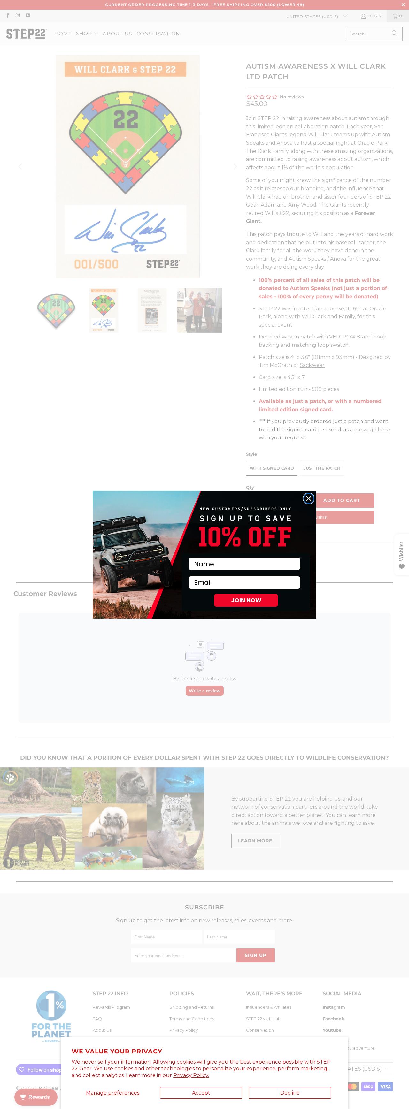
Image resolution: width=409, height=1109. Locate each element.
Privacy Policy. (191, 1075)
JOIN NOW (246, 600)
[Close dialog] (309, 498)
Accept (201, 1093)
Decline (290, 1093)
